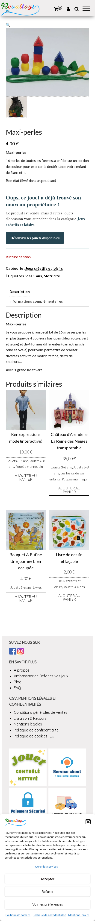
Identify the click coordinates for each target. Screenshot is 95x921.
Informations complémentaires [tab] (36, 301)
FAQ (17, 687)
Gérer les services (46, 866)
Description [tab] (19, 291)
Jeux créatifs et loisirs (44, 268)
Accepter (47, 879)
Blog (17, 682)
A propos (22, 670)
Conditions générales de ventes (40, 712)
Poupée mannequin (29, 466)
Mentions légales (78, 915)
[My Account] (68, 9)
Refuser (48, 891)
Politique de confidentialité (49, 915)
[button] (88, 821)
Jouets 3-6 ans (17, 461)
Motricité (52, 276)
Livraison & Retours (30, 718)
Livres (37, 587)
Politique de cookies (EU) (35, 736)
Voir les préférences (47, 904)
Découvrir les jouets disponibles (34, 237)
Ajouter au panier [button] (26, 477)
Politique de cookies (18, 915)
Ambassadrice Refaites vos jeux (41, 676)
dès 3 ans (34, 276)
